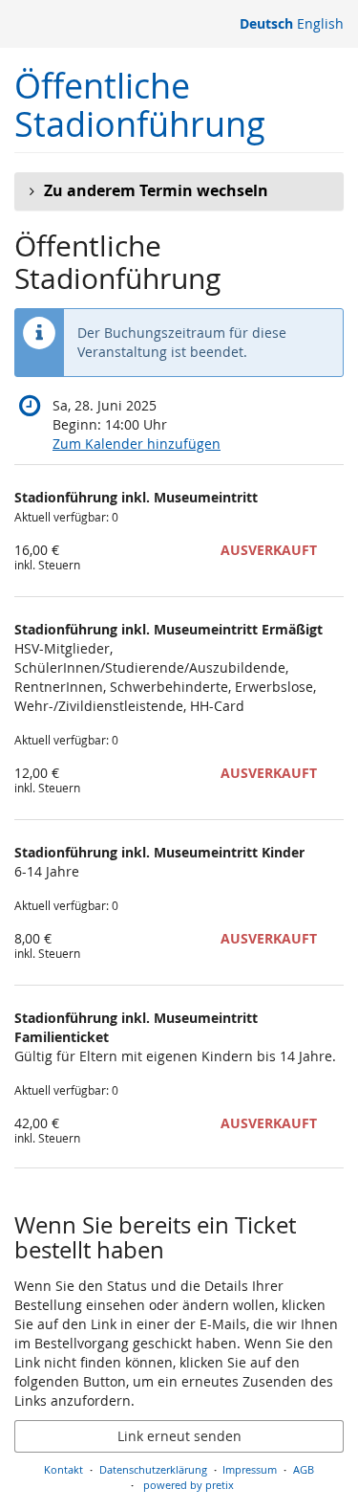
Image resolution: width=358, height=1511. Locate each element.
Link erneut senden (179, 1436)
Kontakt (63, 1469)
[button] (179, 191)
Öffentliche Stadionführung (139, 104)
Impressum (249, 1469)
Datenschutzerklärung (153, 1469)
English (320, 23)
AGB (303, 1469)
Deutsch (266, 23)
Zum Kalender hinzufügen (137, 443)
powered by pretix (188, 1485)
